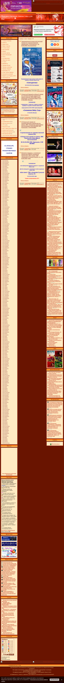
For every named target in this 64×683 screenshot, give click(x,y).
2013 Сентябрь (6, 223)
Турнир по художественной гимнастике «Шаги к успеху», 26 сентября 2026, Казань (54, 184)
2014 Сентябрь (6, 240)
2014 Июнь (5, 236)
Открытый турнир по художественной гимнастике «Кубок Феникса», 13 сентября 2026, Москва (54, 192)
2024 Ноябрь (5, 412)
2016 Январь (5, 263)
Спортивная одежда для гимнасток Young (8, 618)
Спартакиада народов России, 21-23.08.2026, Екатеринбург (53, 335)
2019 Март (4, 316)
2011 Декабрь (5, 194)
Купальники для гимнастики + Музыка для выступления (54, 387)
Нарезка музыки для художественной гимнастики (9, 563)
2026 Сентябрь (6, 443)
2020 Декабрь (5, 346)
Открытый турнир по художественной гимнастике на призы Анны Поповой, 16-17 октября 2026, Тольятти (54, 247)
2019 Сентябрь (6, 325)
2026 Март (4, 434)
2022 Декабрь (5, 379)
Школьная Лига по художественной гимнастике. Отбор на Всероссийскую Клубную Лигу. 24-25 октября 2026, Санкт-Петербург (54, 219)
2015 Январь (5, 246)
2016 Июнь (5, 270)
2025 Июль (5, 423)
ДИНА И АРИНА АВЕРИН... (55, 165)
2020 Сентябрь (6, 341)
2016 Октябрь (5, 275)
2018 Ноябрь (5, 311)
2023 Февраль (5, 382)
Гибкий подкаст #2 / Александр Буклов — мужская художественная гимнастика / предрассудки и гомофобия (9, 572)
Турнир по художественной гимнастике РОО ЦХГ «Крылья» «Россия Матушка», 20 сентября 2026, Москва (54, 188)
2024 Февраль (5, 399)
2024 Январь (5, 398)
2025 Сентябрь (6, 426)
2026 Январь (5, 431)
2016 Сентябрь (6, 274)
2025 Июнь (5, 422)
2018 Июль (5, 305)
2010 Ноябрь (5, 176)
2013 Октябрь (5, 225)
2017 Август (5, 289)
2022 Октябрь (5, 377)
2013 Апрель (5, 216)
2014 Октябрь (5, 242)
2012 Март (4, 198)
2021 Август (5, 357)
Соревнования (6, 121)
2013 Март (4, 215)
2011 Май (4, 184)
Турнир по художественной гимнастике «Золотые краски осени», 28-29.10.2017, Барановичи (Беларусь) (54, 411)
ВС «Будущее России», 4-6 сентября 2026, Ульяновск (54, 332)
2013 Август (5, 222)
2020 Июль (5, 339)
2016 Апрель (5, 267)
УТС (4, 125)
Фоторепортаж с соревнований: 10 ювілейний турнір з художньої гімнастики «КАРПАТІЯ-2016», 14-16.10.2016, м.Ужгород (54, 426)
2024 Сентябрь (6, 409)
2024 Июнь (5, 405)
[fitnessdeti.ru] (47, 36)
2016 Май (4, 268)
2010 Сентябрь (6, 173)
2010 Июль (5, 170)
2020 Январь (5, 330)
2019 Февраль (5, 315)
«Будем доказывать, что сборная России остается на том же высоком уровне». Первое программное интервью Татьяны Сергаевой (54, 288)
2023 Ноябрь (5, 395)
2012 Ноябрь (5, 209)
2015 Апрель (5, 250)
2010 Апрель (5, 167)
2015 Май (4, 252)
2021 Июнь (5, 354)
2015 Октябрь (5, 259)
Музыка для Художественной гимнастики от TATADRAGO (10, 565)
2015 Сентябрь (6, 257)
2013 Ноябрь (5, 226)
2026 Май (4, 437)
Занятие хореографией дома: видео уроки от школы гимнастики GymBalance (8, 568)
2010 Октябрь (5, 174)
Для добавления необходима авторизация (9, 474)
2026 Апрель (5, 436)
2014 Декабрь (5, 244)
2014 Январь (5, 229)
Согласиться (54, 679)
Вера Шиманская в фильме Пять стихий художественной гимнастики (9, 581)
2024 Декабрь (5, 413)
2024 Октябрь (5, 410)
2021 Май (4, 353)
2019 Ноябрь (5, 327)
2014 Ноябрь (5, 243)
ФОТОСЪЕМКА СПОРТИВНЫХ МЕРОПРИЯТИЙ (54, 384)
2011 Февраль (5, 180)
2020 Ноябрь (5, 344)
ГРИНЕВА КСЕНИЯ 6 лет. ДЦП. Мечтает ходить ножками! (54, 324)
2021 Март (4, 350)
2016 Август (5, 273)
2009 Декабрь (5, 162)
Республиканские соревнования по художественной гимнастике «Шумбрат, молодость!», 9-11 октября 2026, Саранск (54, 252)
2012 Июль (5, 204)
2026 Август (5, 441)
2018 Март (4, 299)
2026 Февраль (5, 433)
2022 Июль (5, 372)
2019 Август (5, 323)
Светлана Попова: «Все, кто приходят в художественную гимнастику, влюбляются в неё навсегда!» (54, 306)
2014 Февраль (5, 230)
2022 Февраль (5, 365)
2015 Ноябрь (5, 260)
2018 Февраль (5, 298)
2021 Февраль (5, 348)
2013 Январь (5, 212)
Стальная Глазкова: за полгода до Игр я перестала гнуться (53, 281)
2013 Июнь (5, 219)
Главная (3, 23)
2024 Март (4, 400)
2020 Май (4, 336)
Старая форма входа (55, 47)
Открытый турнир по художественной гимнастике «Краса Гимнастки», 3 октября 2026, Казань (54, 207)
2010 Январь (5, 163)
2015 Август (5, 256)
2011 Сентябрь (6, 190)
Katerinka (26, 149)
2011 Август (5, 188)
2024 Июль (5, 406)
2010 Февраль (5, 164)
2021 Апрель (5, 351)
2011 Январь (5, 178)
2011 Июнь (4, 185)
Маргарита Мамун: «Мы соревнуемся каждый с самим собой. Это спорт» (9, 584)
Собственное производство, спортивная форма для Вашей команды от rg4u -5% (54, 376)
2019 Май (4, 319)
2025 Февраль (5, 416)
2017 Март (4, 282)
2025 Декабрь (5, 430)
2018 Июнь (5, 304)
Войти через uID (55, 41)
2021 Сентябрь (6, 358)
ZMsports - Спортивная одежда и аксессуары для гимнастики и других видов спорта (8, 614)
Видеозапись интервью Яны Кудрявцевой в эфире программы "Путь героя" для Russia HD (9, 588)
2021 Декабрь (5, 363)
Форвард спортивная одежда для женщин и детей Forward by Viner (9, 607)
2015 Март (4, 249)
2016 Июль (5, 271)
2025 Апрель (5, 419)
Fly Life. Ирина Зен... (53, 137)
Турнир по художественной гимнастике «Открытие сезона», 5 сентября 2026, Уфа (54, 243)
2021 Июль (5, 356)
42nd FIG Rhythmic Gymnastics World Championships (52, 343)
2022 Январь (5, 364)
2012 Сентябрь (6, 207)
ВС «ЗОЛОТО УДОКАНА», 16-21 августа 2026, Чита (54, 338)
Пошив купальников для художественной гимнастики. (54, 396)
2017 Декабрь (5, 295)
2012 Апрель (5, 200)
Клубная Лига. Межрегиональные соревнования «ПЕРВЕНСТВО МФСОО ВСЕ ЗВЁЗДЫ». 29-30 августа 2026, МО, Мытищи (54, 201)
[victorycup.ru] (54, 82)
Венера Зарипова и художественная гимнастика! (8, 578)
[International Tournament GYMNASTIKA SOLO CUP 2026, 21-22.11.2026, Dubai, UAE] (9, 113)
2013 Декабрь (5, 228)
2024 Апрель (5, 402)
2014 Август (5, 239)
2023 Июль (5, 389)
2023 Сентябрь (6, 392)
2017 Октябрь (5, 292)
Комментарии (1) (40, 184)
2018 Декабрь (5, 312)
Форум (7, 23)
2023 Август (5, 391)
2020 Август (5, 340)
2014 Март (4, 232)
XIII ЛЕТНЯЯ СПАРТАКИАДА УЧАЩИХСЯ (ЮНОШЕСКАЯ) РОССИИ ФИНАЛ (54, 321)
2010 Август (5, 171)
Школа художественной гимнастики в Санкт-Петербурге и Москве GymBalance (9, 625)
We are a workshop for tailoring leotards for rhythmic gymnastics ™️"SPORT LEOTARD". (8, 629)
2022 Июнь (5, 371)
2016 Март (4, 266)
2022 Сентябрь (6, 375)
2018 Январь (5, 296)
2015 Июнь (5, 253)
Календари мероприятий (9, 118)
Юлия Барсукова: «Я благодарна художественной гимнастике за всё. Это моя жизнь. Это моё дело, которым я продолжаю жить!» (54, 301)
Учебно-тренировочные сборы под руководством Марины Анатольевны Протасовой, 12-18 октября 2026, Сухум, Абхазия (53, 238)
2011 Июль (4, 187)
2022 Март (4, 367)
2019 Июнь (5, 320)
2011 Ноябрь (5, 193)
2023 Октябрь (5, 393)
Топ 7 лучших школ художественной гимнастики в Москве (54, 272)
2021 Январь (5, 347)
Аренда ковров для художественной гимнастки (8, 633)
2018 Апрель (5, 301)
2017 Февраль (5, 281)
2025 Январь (5, 415)
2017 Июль (5, 288)
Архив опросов (11, 530)
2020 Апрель (5, 334)
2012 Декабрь (5, 211)
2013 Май (4, 218)
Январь (29, 38)
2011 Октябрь (5, 191)
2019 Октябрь (5, 326)
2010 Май (4, 169)
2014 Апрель (5, 233)
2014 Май (4, 235)
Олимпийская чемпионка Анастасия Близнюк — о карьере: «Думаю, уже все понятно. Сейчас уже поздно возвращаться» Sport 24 (54, 294)
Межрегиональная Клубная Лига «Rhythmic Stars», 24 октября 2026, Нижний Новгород (54, 224)
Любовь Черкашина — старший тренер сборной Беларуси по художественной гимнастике (9, 593)
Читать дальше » (25, 87)
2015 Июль (5, 254)
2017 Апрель (5, 284)
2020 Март (4, 333)
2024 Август (5, 407)
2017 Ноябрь (5, 294)
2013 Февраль (5, 214)
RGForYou (26, 90)
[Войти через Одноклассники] (57, 44)
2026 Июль (5, 440)
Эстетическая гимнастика (9, 135)
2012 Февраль (5, 197)
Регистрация (13, 23)
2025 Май (4, 420)
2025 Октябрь (5, 427)
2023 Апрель (5, 385)
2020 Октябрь (5, 343)
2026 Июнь (5, 438)
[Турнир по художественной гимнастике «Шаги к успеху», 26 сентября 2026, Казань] (54, 132)
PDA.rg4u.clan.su (55, 444)
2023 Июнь (5, 388)
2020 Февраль (5, 332)
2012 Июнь (5, 202)
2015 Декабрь (5, 261)
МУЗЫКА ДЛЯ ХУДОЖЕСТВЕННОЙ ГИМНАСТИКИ (6, 603)
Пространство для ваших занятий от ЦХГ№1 (54, 373)
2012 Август (5, 205)
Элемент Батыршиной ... (55, 151)
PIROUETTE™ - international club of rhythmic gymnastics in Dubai (9, 610)
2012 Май (4, 201)
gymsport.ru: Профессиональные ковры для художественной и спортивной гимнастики (9, 621)
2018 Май (4, 302)
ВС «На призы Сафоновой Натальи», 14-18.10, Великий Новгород (54, 327)
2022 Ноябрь (5, 378)
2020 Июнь (5, 337)
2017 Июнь (5, 287)
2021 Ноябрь (5, 361)
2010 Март (4, 166)
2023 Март (4, 384)
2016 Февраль (5, 264)
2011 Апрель (5, 183)
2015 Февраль (5, 247)
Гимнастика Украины (7, 132)
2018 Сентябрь (6, 308)
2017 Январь (5, 280)
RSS (62, 21)
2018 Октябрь (5, 309)
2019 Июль (5, 322)
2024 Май (4, 403)
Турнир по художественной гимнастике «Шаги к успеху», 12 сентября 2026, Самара (54, 197)
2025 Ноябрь (5, 429)
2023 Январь (5, 381)
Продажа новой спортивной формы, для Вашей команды (54, 379)
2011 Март (4, 181)
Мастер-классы (6, 123)
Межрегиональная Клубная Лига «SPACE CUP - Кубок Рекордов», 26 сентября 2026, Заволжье (54, 233)
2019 (25, 38)
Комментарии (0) (40, 90)
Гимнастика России (7, 130)
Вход (17, 23)
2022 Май (4, 370)
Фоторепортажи (6, 133)
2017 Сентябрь (6, 291)
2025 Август (5, 424)
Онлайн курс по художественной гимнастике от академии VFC (54, 381)
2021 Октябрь (5, 360)
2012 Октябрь (5, 208)
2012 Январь (5, 195)
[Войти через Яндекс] (55, 44)
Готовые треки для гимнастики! (7, 575)
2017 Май (4, 285)
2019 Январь (5, 313)
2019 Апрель (5, 318)
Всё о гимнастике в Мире (8, 128)
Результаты (5, 126)
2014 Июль (5, 237)
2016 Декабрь (5, 278)
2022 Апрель (5, 368)
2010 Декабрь (5, 177)
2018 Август (5, 306)
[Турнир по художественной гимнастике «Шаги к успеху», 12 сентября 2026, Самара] (9, 104)
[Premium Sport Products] (16, 662)
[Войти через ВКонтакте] (52, 44)
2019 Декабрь (5, 329)
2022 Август (5, 374)
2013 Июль (5, 221)
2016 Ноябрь (5, 277)
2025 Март (4, 417)
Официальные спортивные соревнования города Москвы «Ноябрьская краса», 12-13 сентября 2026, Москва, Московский (54, 213)
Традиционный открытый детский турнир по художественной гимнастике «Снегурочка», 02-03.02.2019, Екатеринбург (31, 43)
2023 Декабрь (5, 396)
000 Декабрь (5, 160)
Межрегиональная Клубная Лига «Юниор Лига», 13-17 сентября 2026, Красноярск (54, 228)
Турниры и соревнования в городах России (54, 341)
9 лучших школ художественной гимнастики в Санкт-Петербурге (54, 275)
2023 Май (4, 386)
